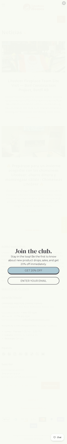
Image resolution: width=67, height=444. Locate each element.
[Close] (64, 3)
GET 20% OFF (33, 270)
